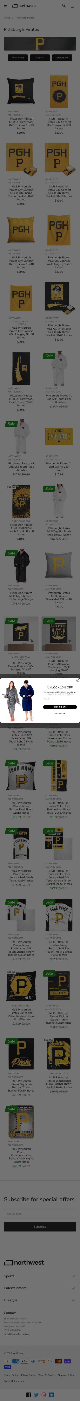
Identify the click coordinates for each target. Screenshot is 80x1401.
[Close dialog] (78, 680)
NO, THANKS (60, 713)
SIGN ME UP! (60, 707)
